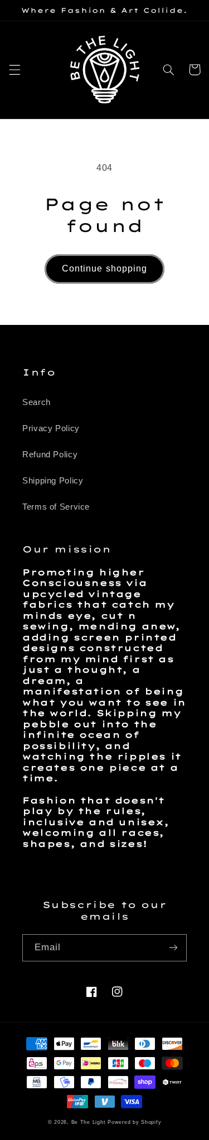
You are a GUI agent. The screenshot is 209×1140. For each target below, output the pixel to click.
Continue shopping (104, 268)
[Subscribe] (173, 947)
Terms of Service (56, 506)
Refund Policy (49, 454)
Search (36, 402)
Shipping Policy (52, 480)
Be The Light (89, 1122)
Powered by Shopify (134, 1122)
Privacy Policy (51, 428)
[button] (14, 69)
